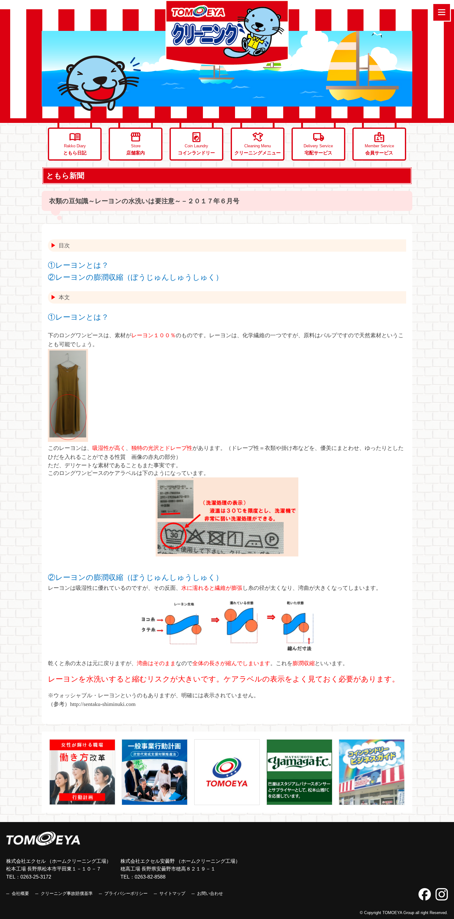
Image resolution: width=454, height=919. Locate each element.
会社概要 (20, 893)
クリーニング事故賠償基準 (67, 893)
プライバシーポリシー (126, 893)
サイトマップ (172, 893)
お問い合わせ (210, 893)
